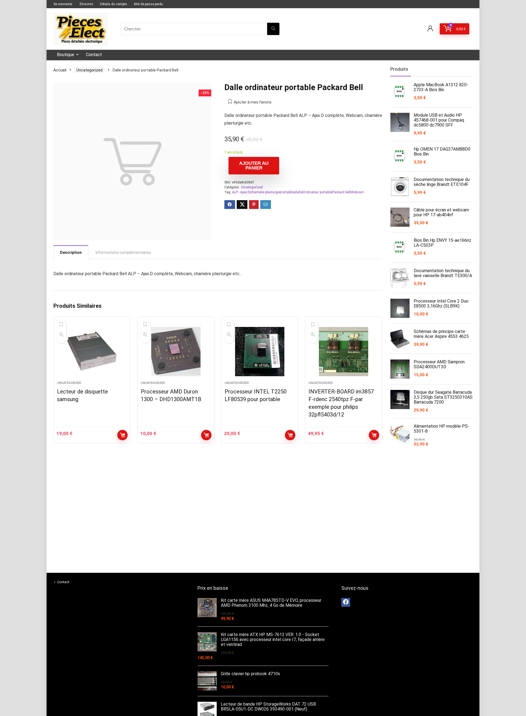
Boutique (65, 54)
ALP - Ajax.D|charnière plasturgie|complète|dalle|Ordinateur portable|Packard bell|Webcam (298, 192)
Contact (94, 54)
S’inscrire (86, 4)
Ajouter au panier (253, 166)
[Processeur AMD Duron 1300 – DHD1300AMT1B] (176, 351)
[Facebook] (345, 602)
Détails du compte (113, 4)
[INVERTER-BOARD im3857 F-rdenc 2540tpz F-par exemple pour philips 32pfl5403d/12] (343, 351)
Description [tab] (71, 252)
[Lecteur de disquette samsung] (92, 351)
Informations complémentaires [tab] (123, 252)
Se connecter (62, 4)
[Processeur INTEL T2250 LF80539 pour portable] (260, 351)
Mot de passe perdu (148, 4)
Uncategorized (89, 70)
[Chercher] (273, 29)
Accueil (59, 70)
